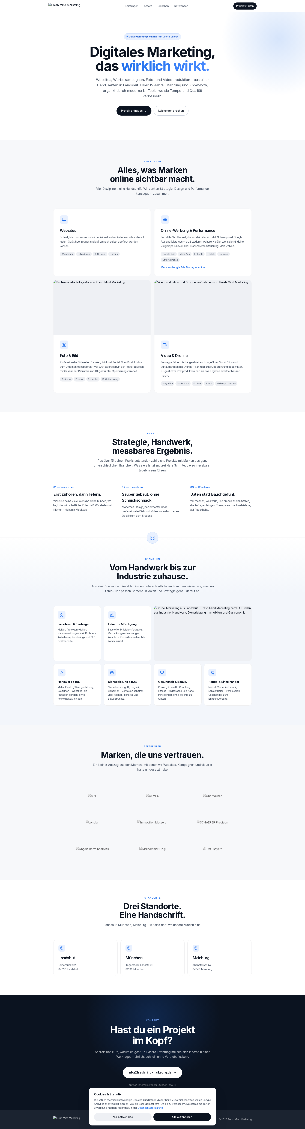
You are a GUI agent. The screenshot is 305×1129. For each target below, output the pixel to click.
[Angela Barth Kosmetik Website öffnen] (92, 849)
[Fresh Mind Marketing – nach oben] (66, 1119)
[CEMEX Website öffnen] (152, 796)
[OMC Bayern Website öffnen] (212, 849)
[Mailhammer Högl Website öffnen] (152, 849)
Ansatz (148, 5)
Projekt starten (245, 5)
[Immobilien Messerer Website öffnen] (152, 823)
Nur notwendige (123, 1116)
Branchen (163, 5)
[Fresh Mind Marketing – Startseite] (64, 6)
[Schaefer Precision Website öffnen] (212, 823)
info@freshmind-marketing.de (149, 1072)
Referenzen (181, 5)
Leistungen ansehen (171, 110)
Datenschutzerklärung (150, 1107)
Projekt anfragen (131, 110)
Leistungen (131, 5)
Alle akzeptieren (182, 1116)
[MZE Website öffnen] (92, 796)
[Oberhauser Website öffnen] (212, 796)
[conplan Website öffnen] (92, 823)
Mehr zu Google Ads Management (183, 267)
